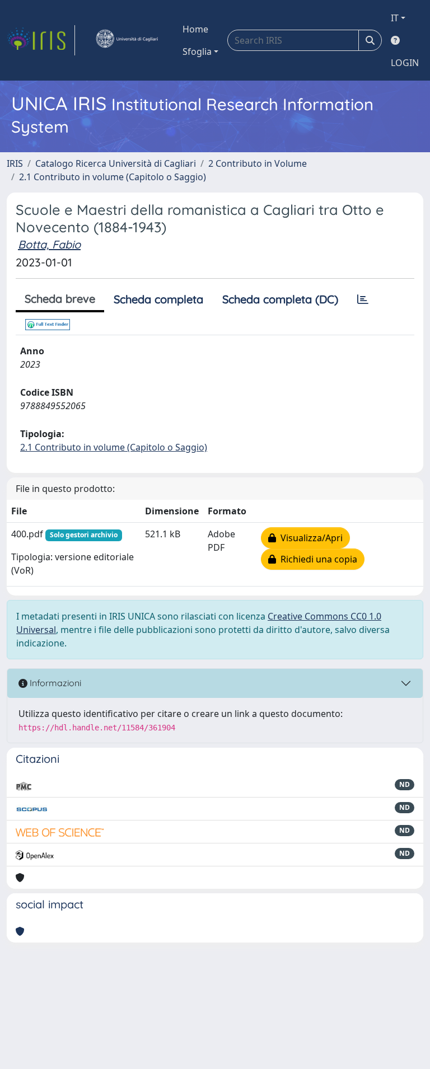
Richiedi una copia (316, 559)
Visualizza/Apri (309, 538)
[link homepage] (41, 40)
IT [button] (395, 18)
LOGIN (405, 63)
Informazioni (54, 682)
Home (195, 29)
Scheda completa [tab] (158, 299)
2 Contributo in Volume (257, 163)
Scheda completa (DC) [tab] (280, 299)
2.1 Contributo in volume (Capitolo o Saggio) (112, 177)
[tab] (363, 299)
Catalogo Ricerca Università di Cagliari (115, 163)
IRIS (15, 163)
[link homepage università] (126, 40)
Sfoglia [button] (197, 51)
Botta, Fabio (49, 244)
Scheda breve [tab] (60, 299)
